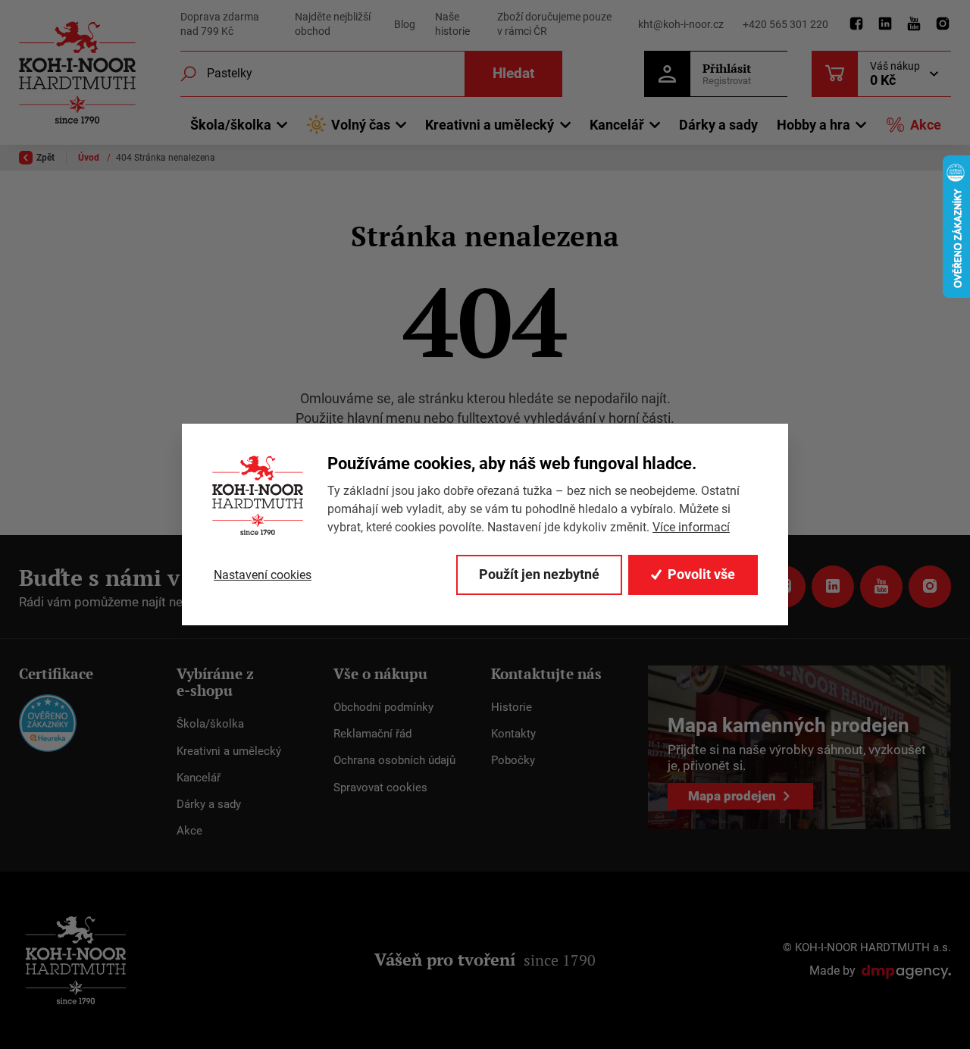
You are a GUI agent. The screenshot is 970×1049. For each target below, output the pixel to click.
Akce (925, 125)
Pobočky (513, 760)
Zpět (45, 157)
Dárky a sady (718, 125)
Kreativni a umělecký (229, 751)
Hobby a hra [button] (813, 125)
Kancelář (199, 777)
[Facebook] (856, 24)
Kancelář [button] (617, 125)
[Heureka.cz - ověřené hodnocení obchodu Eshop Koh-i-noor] (48, 722)
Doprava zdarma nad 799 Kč (219, 24)
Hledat (513, 73)
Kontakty (513, 734)
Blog (404, 24)
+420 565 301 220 (785, 24)
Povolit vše (701, 574)
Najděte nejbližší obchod (333, 24)
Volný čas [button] (360, 125)
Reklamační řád (372, 734)
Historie (511, 707)
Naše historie (452, 24)
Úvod (90, 157)
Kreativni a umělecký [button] (489, 125)
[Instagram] (942, 24)
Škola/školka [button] (230, 125)
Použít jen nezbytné (539, 574)
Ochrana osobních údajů (394, 760)
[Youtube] (914, 24)
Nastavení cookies (262, 575)
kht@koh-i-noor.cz (681, 24)
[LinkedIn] (885, 24)
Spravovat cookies (380, 787)
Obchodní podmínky (383, 707)
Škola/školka (210, 724)
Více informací (691, 527)
